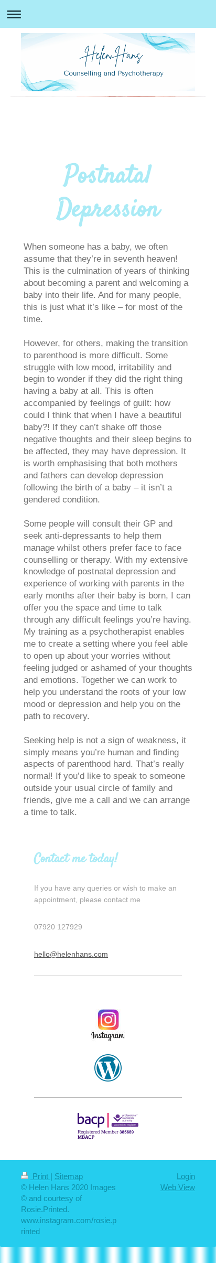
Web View (177, 1187)
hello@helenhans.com (71, 954)
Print (40, 1176)
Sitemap (69, 1176)
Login (186, 1176)
